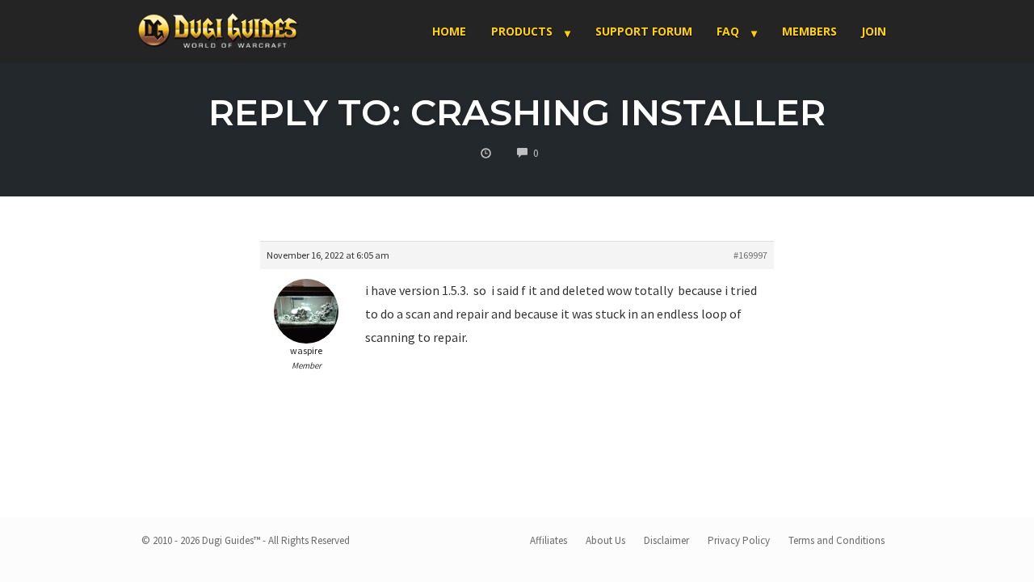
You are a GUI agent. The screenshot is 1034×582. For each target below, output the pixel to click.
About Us (605, 540)
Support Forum (643, 31)
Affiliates (548, 540)
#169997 (750, 255)
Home (449, 31)
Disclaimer (666, 540)
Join (873, 31)
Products (522, 31)
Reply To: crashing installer (517, 112)
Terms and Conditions (836, 540)
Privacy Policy (739, 540)
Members (809, 31)
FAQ (728, 31)
